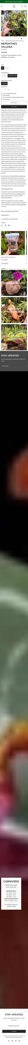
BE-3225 (4, 75)
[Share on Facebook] (2, 226)
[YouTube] (15, 1040)
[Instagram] (12, 1040)
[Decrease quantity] (2, 90)
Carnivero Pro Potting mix (8, 257)
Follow (4, 49)
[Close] (25, 1011)
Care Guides (6, 95)
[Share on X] (5, 226)
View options (4, 263)
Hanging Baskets (21, 204)
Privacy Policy (8, 1037)
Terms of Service (16, 1037)
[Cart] (25, 6)
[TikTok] (19, 1040)
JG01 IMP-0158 (12, 75)
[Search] (22, 6)
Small (7, 68)
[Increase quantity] (8, 90)
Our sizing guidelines (7, 189)
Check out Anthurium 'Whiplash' (14, 1)
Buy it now (14, 106)
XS (2, 68)
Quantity (4, 86)
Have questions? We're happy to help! (13, 97)
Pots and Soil (11, 204)
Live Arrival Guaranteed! (9, 93)
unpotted (4, 83)
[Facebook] (8, 1040)
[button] (5, 38)
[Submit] (26, 366)
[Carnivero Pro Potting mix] (13, 243)
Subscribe (14, 1031)
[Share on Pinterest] (9, 226)
